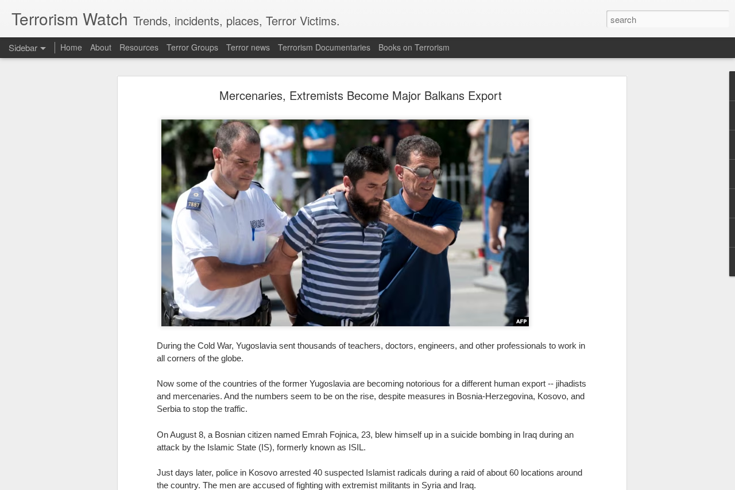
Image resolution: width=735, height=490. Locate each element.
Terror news (248, 47)
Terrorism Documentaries (324, 47)
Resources (138, 47)
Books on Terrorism (414, 47)
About (100, 47)
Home (71, 47)
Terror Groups (192, 47)
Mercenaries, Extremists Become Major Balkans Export (360, 95)
